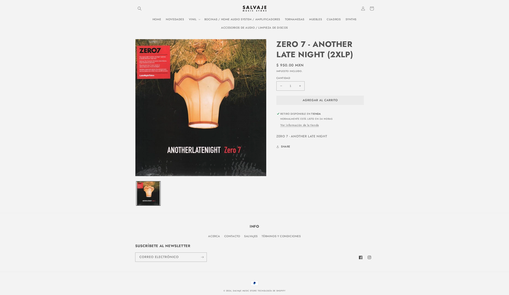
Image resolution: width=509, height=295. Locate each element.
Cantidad (283, 78)
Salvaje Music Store (245, 290)
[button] (139, 8)
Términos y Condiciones (281, 236)
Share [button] (285, 146)
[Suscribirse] (202, 257)
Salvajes (251, 236)
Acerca (214, 236)
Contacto (232, 236)
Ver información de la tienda (299, 125)
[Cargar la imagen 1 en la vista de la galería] (148, 193)
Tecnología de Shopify (272, 290)
